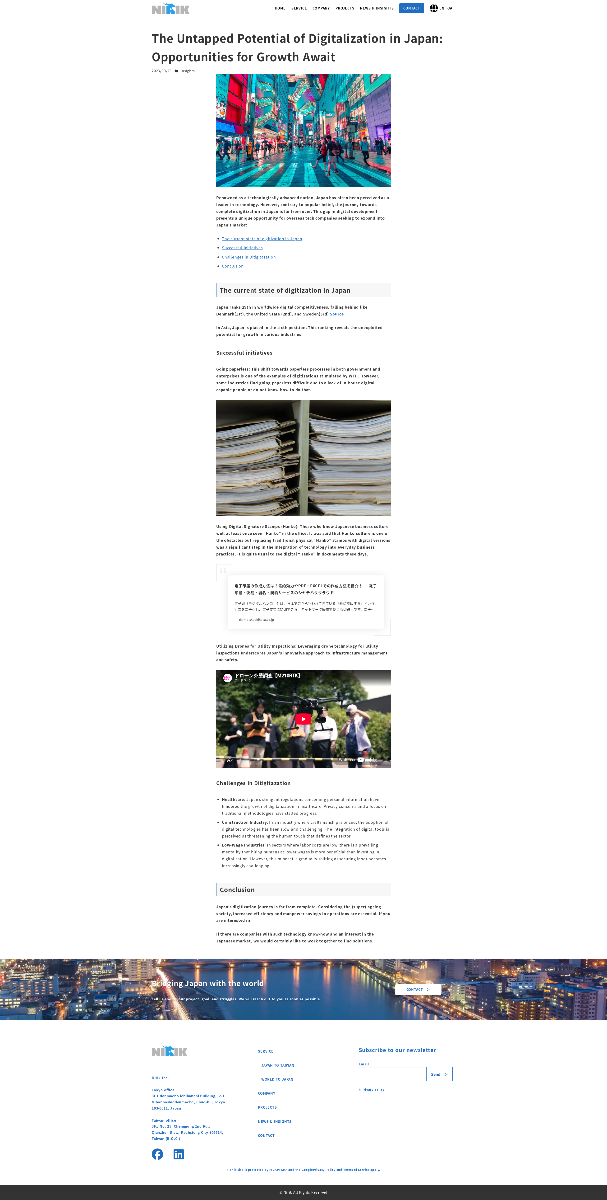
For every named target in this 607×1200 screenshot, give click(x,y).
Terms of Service (356, 1169)
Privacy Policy (324, 1169)
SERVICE (266, 1051)
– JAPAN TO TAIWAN (276, 1065)
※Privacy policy (371, 1089)
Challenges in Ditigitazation (249, 257)
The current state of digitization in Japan (262, 238)
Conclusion (233, 266)
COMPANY (266, 1093)
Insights (188, 70)
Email (364, 1064)
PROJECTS (267, 1107)
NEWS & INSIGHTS (275, 1121)
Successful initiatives (242, 247)
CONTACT (266, 1135)
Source (337, 314)
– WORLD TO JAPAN (276, 1079)
